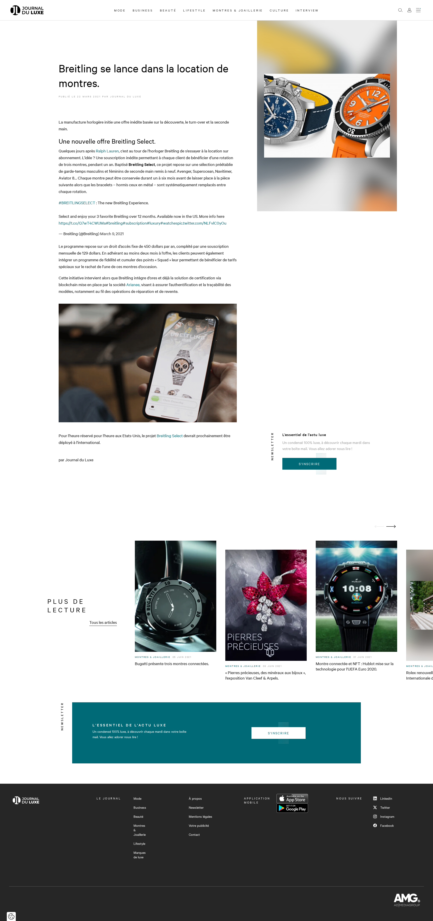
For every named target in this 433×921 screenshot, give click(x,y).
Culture (279, 10)
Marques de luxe (140, 854)
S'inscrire (309, 464)
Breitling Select (170, 435)
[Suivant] (391, 526)
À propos (195, 798)
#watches (168, 222)
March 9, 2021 (112, 233)
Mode (120, 10)
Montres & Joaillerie (238, 10)
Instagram (387, 816)
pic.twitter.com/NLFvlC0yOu (201, 222)
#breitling (114, 222)
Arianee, (133, 284)
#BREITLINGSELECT (77, 202)
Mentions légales (200, 816)
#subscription (135, 222)
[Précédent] (379, 526)
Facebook (387, 825)
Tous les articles (103, 622)
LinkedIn (386, 798)
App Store (292, 798)
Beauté (168, 10)
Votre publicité (199, 825)
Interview (307, 10)
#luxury (153, 222)
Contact (194, 834)
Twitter (385, 807)
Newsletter (196, 807)
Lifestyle (194, 10)
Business (143, 10)
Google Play (292, 808)
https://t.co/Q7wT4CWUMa (82, 222)
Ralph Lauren (107, 150)
